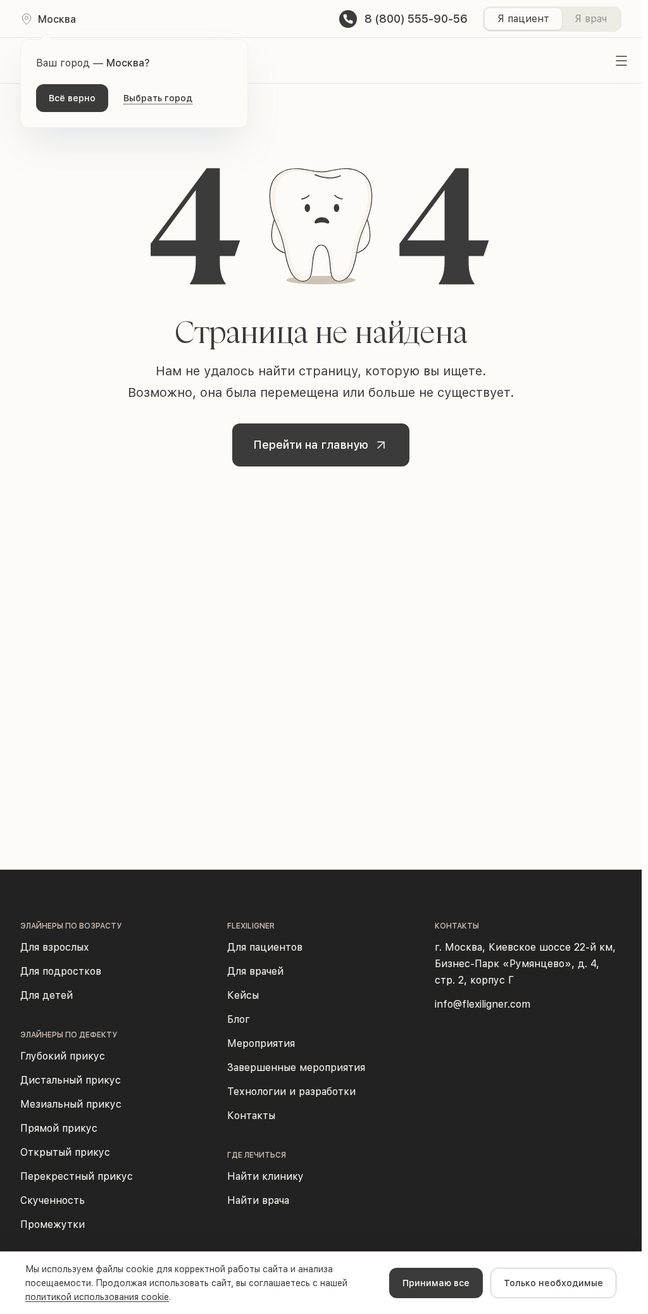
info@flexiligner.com (482, 1004)
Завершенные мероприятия (296, 1067)
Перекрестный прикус (76, 1176)
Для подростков (60, 971)
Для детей (46, 995)
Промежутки (52, 1224)
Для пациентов (264, 947)
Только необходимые (553, 1283)
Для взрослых (54, 947)
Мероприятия (261, 1043)
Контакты (251, 1116)
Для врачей (255, 971)
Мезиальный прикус (71, 1104)
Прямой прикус (58, 1128)
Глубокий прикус (62, 1056)
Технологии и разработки (291, 1092)
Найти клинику (265, 1176)
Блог (238, 1019)
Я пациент (523, 19)
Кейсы (243, 995)
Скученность (52, 1200)
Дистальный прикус (70, 1080)
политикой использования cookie (97, 1297)
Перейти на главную (310, 444)
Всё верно (72, 98)
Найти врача (258, 1200)
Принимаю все (436, 1283)
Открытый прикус (65, 1152)
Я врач (591, 19)
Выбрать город (157, 98)
